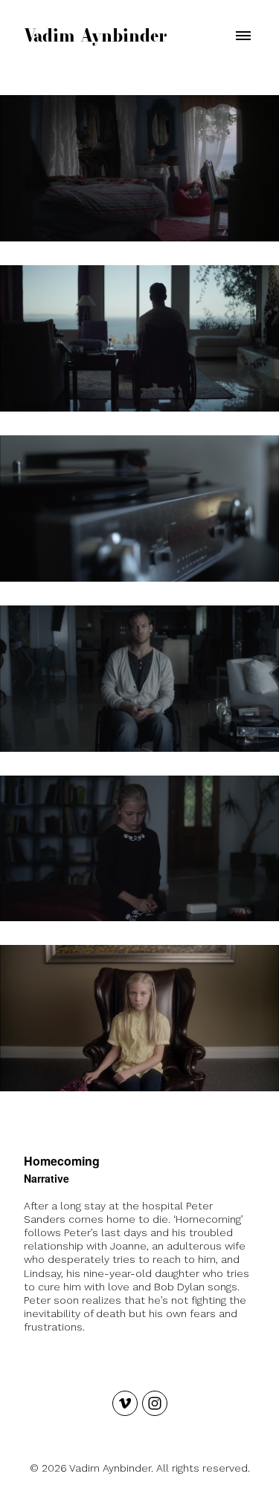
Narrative (46, 1178)
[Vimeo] (125, 1403)
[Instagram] (154, 1403)
